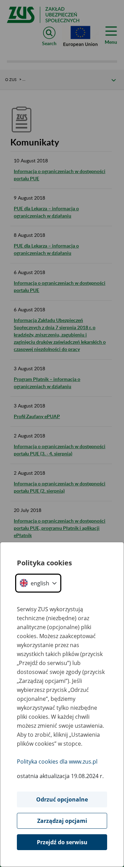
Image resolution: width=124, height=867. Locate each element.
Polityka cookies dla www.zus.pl (57, 761)
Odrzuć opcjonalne (62, 799)
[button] (38, 583)
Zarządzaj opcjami (62, 821)
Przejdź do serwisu (62, 842)
